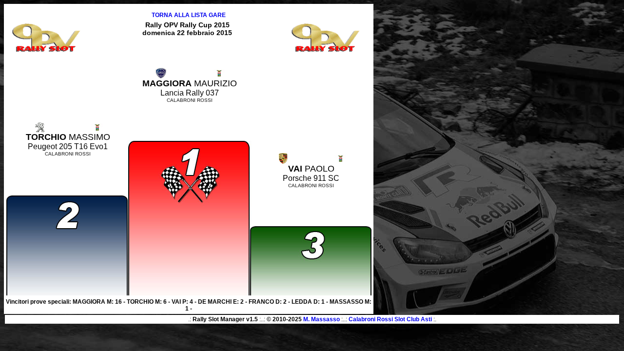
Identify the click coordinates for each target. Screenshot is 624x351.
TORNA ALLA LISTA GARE (189, 15)
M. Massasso (321, 319)
